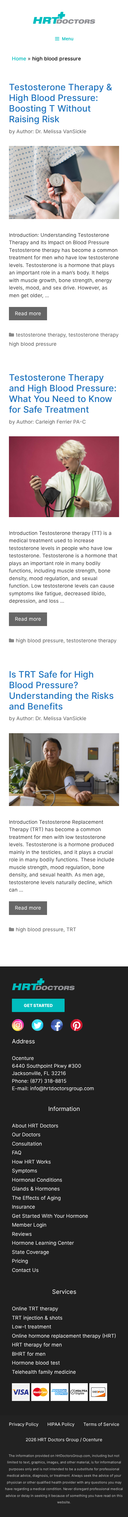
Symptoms (24, 1171)
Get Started (38, 1005)
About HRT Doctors (35, 1126)
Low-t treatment (31, 1327)
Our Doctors (26, 1135)
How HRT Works (31, 1162)
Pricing (20, 1261)
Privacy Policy (23, 1424)
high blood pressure (39, 641)
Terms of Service (101, 1424)
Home (19, 59)
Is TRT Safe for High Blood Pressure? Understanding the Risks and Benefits (61, 690)
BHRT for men (29, 1354)
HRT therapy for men (37, 1345)
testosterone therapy (40, 335)
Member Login (29, 1225)
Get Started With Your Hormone (50, 1216)
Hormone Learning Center (43, 1243)
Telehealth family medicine (44, 1372)
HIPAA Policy (60, 1424)
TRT (71, 929)
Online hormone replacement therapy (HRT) (64, 1336)
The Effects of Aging (36, 1198)
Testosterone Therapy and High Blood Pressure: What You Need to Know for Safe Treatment (62, 393)
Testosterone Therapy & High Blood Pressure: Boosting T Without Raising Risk (60, 103)
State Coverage (30, 1252)
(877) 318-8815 (48, 1081)
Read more (28, 313)
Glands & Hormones (36, 1189)
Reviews (22, 1234)
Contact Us (25, 1270)
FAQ (16, 1153)
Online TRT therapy (35, 1309)
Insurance (23, 1207)
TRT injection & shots (37, 1318)
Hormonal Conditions (37, 1180)
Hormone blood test (36, 1363)
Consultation (27, 1144)
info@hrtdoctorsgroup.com (62, 1088)
